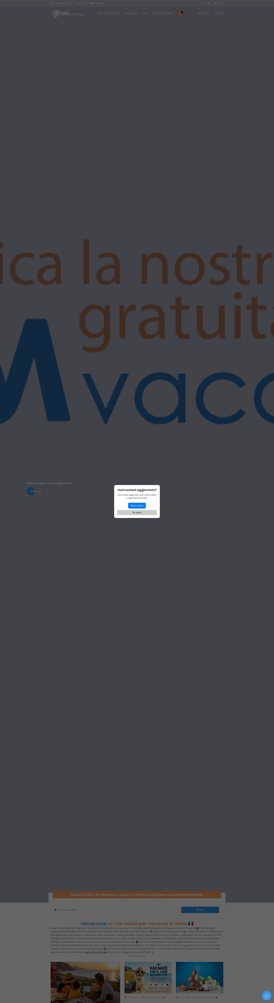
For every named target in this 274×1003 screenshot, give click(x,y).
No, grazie (137, 512)
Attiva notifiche (137, 505)
